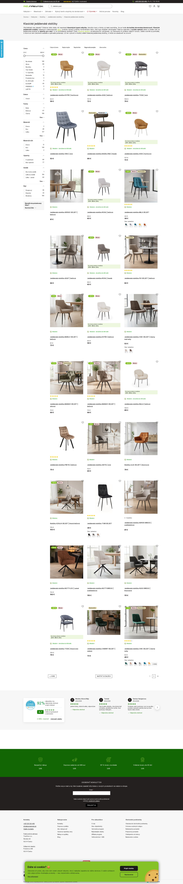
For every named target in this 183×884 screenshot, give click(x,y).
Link (40, 768)
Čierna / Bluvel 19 (89, 535)
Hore (53, 676)
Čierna (35, 113)
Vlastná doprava (31, 1)
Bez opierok (35, 162)
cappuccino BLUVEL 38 (131, 351)
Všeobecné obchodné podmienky (137, 823)
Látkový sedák (35, 174)
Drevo (35, 126)
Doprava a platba (62, 826)
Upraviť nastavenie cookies (68, 881)
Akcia (35, 64)
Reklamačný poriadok (132, 829)
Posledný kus (35, 78)
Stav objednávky (97, 826)
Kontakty (60, 823)
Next (157, 707)
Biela (35, 108)
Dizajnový (35, 190)
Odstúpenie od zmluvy (133, 834)
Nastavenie (129, 875)
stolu (59, 29)
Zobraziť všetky (56, 719)
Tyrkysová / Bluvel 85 (135, 225)
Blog (58, 837)
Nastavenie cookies (132, 837)
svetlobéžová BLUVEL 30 (126, 351)
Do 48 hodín (35, 81)
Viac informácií (33, 876)
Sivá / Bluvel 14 (131, 225)
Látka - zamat (35, 177)
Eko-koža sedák (35, 172)
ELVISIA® (35, 83)
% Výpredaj (35, 72)
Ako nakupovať (62, 829)
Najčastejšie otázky (98, 831)
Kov (35, 129)
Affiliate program (97, 834)
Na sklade (35, 61)
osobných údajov (94, 801)
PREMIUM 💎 (35, 86)
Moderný (35, 196)
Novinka (35, 67)
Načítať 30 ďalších (104, 676)
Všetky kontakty (28, 829)
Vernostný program (98, 829)
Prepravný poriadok (132, 831)
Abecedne (103, 47)
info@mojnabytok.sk (29, 826)
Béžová (35, 111)
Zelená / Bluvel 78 (126, 225)
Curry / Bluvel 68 (140, 225)
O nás (93, 823)
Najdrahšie (77, 47)
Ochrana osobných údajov (134, 826)
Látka (35, 132)
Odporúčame (54, 47)
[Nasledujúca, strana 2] (154, 676)
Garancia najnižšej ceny (64, 831)
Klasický (35, 193)
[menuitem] (27, 11)
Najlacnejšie (66, 47)
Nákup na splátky (62, 834)
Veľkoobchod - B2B (98, 837)
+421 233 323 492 (147, 1)
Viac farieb (35, 70)
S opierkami (35, 160)
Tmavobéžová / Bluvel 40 (98, 535)
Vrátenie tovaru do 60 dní (51, 1)
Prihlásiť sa (91, 805)
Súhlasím (129, 868)
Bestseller (35, 75)
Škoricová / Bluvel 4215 (145, 225)
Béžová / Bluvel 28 (131, 664)
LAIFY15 (35, 89)
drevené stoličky (84, 31)
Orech (35, 98)
